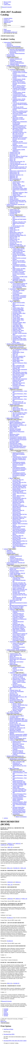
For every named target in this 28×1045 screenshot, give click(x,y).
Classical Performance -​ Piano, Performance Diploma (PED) (20, 802)
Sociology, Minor (17, 337)
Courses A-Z (7, 19)
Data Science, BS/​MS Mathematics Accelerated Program (18, 119)
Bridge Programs (14, 664)
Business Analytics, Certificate (20, 741)
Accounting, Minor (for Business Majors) (18, 480)
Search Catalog (7, 25)
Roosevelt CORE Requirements (17, 49)
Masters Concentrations (21, 816)
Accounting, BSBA (14, 421)
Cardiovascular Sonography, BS (17, 161)
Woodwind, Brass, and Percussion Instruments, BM (19, 402)
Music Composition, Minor (19, 414)
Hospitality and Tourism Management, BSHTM (15, 429)
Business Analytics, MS (15, 723)
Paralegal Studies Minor (18, 327)
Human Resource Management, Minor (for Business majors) (18, 510)
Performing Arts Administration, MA (17, 763)
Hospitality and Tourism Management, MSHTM (15, 729)
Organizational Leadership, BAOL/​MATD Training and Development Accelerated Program (19, 474)
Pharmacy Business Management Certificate (18, 685)
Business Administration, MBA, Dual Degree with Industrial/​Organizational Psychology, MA (18, 721)
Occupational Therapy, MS (16, 699)
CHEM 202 (3, 844)
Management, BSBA (14, 434)
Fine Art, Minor (16, 317)
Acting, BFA (16, 407)
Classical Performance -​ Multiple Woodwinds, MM (19, 781)
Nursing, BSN (13, 197)
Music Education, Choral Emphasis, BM (18, 367)
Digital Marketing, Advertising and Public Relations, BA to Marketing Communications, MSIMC (20, 458)
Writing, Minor (16, 342)
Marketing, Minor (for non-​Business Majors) (19, 527)
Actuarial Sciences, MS (15, 653)
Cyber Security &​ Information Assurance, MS (17, 692)
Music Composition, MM (18, 761)
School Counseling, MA (15, 711)
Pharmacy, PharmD (17, 710)
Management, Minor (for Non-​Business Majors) (20, 521)
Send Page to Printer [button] (8, 1029)
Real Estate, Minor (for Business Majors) (18, 536)
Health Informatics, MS (15, 695)
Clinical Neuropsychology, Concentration (19, 647)
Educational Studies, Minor (19, 313)
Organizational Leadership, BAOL (18, 437)
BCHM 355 (16, 868)
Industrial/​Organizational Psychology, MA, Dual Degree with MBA (18, 606)
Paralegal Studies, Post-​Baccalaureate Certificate (18, 625)
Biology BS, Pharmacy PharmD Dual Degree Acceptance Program (18, 157)
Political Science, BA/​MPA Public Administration (19, 269)
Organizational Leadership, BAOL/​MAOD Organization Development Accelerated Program (18, 440)
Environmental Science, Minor (20, 188)
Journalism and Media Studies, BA (18, 235)
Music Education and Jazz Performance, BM (19, 383)
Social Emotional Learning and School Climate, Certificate (20, 634)
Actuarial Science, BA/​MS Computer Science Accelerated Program (20, 72)
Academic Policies (8, 18)
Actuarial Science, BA (15, 152)
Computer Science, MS (15, 690)
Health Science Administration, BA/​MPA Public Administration (20, 123)
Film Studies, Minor (17, 315)
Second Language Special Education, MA (19, 591)
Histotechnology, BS (14, 173)
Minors (11, 180)
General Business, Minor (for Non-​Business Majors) (19, 499)
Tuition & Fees (7, 22)
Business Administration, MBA (17, 718)
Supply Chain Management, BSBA (18, 446)
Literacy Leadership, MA (18, 588)
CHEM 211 (11, 844)
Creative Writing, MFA (15, 574)
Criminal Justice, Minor (18, 307)
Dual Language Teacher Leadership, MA (18, 578)
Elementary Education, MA (19, 582)
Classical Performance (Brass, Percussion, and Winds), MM (20, 784)
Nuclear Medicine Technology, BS (18, 196)
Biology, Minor (16, 183)
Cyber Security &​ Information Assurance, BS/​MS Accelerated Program (20, 104)
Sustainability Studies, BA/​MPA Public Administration (19, 280)
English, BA (12, 228)
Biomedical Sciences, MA (16, 657)
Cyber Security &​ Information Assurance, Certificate (20, 676)
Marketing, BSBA (14, 435)
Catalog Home (7, 4)
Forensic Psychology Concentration (17, 293)
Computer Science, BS (15, 162)
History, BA (12, 231)
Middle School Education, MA (20, 589)
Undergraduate (7, 30)
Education (12, 215)
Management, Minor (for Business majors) (18, 519)
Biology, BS (12, 160)
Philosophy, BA (13, 237)
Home (5, 29)
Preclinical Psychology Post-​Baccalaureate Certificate (19, 627)
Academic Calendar (8, 21)
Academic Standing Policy (16, 61)
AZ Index (6, 3)
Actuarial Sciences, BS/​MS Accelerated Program (19, 79)
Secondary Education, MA (19, 593)
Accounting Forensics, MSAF (17, 715)
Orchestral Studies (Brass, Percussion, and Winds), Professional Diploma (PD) (19, 808)
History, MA (13, 601)
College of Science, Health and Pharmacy (16, 65)
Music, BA (15, 354)
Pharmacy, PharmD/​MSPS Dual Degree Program (19, 708)
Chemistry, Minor (17, 184)
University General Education (14, 46)
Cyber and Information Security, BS (18, 164)
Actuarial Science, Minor (18, 181)
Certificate (12, 282)
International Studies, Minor (19, 322)
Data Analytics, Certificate (19, 678)
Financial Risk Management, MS (17, 727)
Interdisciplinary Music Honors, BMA (18, 358)
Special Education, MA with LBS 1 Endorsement (19, 598)
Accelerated (12, 69)
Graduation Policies (14, 64)
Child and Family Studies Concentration (18, 291)
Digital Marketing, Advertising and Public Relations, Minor (20, 485)
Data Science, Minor (17, 187)
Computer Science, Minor (19, 185)
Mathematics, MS (14, 698)
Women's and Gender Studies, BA (18, 245)
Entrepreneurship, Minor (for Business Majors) (19, 488)
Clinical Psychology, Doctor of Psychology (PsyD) (17, 571)
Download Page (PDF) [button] (9, 1034)
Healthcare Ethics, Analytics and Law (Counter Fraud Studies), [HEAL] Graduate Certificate (19, 681)
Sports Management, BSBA (16, 444)
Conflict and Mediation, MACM (17, 573)
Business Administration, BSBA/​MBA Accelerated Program (17, 423)
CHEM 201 (18, 843)
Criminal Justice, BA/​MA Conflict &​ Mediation (19, 249)
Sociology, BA (13, 243)
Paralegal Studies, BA (15, 236)
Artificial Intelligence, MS (16, 655)
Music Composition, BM (18, 365)
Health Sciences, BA (14, 172)
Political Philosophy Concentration (17, 299)
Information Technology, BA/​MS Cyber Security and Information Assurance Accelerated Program (20, 134)
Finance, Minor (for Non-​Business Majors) (19, 496)
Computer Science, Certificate (20, 674)
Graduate (6, 549)
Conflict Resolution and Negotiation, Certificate (18, 614)
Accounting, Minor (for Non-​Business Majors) (19, 483)
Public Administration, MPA (16, 608)
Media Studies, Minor (18, 326)
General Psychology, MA (16, 600)
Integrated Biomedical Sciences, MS (18, 696)
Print (5, 23)
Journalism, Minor (17, 323)
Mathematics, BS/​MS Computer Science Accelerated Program (20, 147)
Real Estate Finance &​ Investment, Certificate (18, 751)
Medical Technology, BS (15, 178)
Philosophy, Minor (17, 329)
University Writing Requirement (17, 53)
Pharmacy (12, 702)
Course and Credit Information (17, 62)
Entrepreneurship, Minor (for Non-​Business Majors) (19, 491)
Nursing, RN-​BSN (14, 199)
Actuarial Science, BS (15, 153)
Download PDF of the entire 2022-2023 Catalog (15, 1040)
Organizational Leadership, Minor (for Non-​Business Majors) (19, 533)
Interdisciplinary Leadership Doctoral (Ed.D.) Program (19, 586)
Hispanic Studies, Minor (18, 319)
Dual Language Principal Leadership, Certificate (18, 617)
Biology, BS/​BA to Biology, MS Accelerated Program (19, 86)
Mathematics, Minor (17, 193)
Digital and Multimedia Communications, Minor (18, 310)
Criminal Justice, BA (14, 209)
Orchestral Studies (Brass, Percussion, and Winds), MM (19, 789)
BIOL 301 (10, 847)
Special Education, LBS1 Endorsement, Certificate (18, 639)
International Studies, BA (16, 233)
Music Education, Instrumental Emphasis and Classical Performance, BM (20, 380)
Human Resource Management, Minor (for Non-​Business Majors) (20, 514)
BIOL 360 (23, 868)
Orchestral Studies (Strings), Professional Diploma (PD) (19, 812)
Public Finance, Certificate (19, 629)
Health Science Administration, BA (18, 170)
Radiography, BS (14, 203)
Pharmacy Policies (17, 703)
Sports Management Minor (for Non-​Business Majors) (20, 544)
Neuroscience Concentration (19, 297)
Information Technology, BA (16, 174)
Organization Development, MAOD (18, 735)
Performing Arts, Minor (18, 416)
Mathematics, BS (14, 177)
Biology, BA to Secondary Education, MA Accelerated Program (19, 83)
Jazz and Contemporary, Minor (20, 412)
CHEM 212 (10, 843)
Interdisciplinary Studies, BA (16, 232)
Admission (9, 43)
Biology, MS (13, 656)
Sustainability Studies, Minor (19, 338)
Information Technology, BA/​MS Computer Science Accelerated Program (20, 130)
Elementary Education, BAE (19, 221)
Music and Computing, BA (19, 356)
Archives (6, 818)
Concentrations (16, 813)
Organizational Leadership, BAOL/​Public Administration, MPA (20, 266)
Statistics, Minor (16, 195)
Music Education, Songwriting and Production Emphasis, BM (20, 373)
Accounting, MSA (14, 717)
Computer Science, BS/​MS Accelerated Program (19, 93)
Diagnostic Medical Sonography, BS (18, 166)
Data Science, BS (14, 165)
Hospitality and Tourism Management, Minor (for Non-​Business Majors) (20, 506)
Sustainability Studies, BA (16, 244)
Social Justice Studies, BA (16, 241)
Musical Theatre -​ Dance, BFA (20, 409)
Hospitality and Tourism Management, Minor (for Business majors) (18, 502)
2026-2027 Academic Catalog (7, 35)
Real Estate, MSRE (14, 737)
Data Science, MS (14, 694)
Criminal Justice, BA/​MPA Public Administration (19, 252)
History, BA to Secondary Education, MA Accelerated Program (19, 262)
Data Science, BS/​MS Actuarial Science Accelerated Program (20, 111)
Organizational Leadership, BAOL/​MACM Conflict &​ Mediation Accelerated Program (19, 464)
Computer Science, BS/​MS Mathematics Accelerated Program (19, 100)
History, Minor (16, 321)
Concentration (13, 288)
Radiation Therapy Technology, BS (18, 201)
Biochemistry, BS (14, 154)
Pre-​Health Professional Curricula (17, 200)
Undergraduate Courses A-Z (10, 32)
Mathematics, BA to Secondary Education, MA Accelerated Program (20, 139)
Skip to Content (7, 1)
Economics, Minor (17, 311)
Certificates (12, 609)
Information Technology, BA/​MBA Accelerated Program (20, 126)
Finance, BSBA (13, 427)
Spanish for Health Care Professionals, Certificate (18, 637)
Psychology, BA (13, 240)
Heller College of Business (13, 418)
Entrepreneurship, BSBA (15, 443)
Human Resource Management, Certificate (18, 743)
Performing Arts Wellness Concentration (19, 386)
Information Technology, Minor (20, 192)
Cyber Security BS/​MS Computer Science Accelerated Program (20, 108)
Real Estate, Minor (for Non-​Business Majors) (19, 539)
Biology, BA (13, 158)
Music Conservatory (14, 388)
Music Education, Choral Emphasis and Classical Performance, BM (18, 376)
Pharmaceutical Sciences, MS (16, 700)
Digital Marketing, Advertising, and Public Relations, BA (18, 425)
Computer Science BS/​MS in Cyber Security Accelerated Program (19, 90)
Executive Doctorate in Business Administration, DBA (17, 725)
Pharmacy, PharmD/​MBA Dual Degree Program (20, 705)
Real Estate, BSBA (14, 442)
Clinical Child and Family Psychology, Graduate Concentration (19, 644)
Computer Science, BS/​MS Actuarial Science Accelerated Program (20, 96)
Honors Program (10, 54)
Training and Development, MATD (18, 738)
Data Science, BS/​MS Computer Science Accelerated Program (20, 115)
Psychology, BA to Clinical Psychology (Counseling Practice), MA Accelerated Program (19, 273)
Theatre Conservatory (15, 404)
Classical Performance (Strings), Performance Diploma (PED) (18, 799)
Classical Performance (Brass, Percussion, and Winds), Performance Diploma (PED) (20, 795)
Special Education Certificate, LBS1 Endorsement (20, 286)
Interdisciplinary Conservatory (17, 346)
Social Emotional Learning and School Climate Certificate (20, 284)
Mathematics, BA (14, 176)
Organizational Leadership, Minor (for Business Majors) (19, 529)
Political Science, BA (15, 239)
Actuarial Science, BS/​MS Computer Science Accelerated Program (20, 76)
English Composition (14, 227)
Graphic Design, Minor (18, 318)
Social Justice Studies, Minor (19, 335)
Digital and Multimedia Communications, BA (15, 211)
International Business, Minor (19, 517)
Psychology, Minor (17, 331)
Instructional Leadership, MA (19, 584)
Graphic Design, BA (14, 229)
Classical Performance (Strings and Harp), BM (20, 397)
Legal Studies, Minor (17, 325)
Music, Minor (16, 415)
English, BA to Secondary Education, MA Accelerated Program (19, 255)
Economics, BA (13, 213)
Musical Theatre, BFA (18, 408)
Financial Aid (10, 45)
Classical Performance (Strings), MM (18, 786)
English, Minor (16, 314)
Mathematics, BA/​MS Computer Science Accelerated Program (20, 143)
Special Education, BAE (18, 225)
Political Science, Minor (18, 330)
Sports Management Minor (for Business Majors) (20, 541)
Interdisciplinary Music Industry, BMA (18, 361)
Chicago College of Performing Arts (15, 343)
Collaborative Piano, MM (19, 771)
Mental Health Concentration (19, 295)
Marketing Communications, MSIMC (18, 734)
